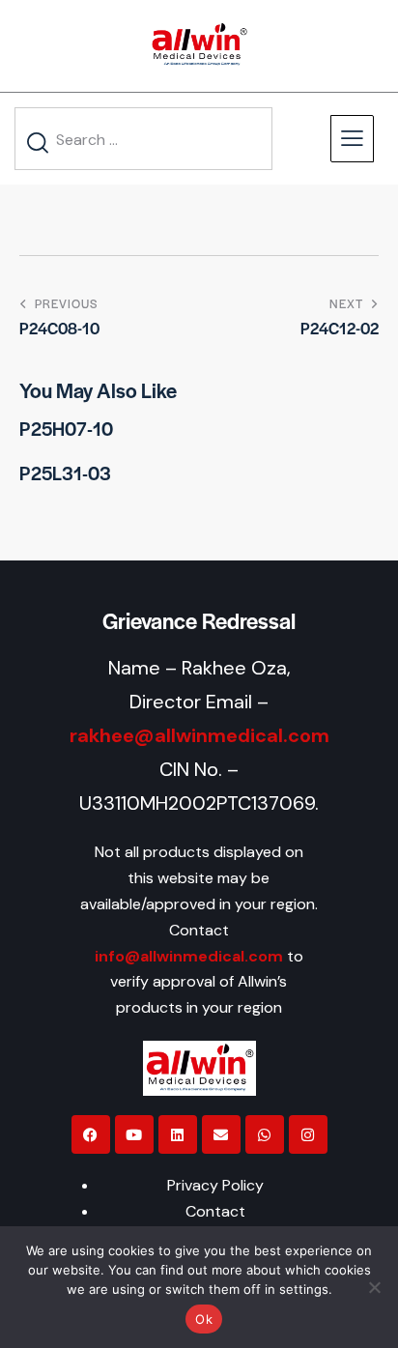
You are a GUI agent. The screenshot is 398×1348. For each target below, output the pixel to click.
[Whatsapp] (264, 1134)
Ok (204, 1319)
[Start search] (38, 143)
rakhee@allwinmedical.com (199, 735)
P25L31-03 (65, 473)
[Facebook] (90, 1134)
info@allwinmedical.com (189, 956)
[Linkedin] (177, 1134)
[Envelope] (221, 1134)
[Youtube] (134, 1134)
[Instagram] (308, 1134)
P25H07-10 (66, 429)
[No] (374, 1287)
